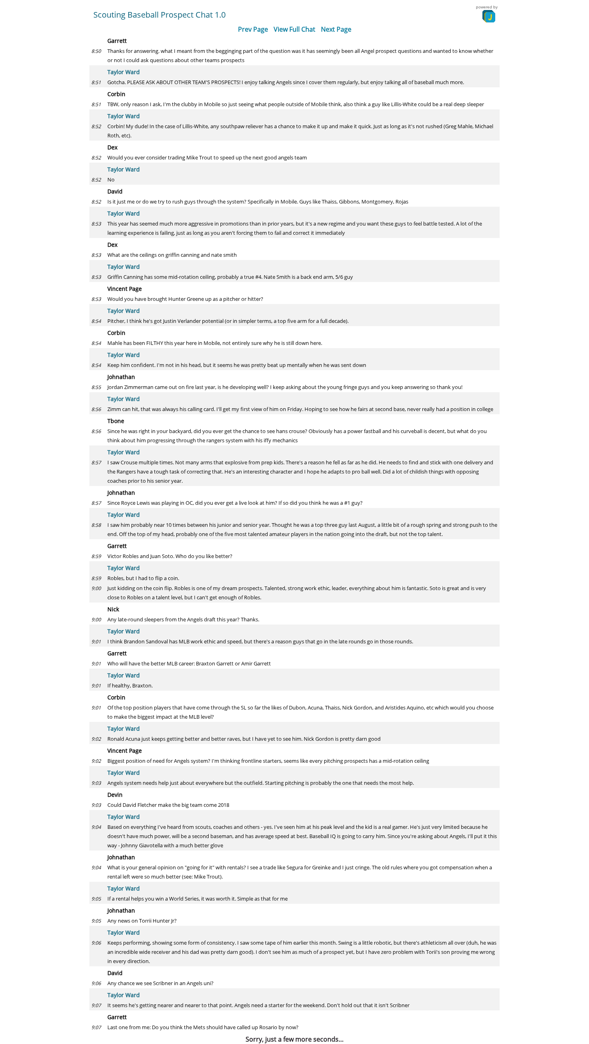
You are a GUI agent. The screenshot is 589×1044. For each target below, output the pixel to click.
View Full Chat (294, 29)
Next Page (336, 29)
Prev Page (253, 29)
